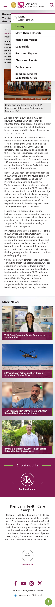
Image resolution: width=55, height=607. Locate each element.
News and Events (26, 60)
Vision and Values (26, 39)
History (20, 26)
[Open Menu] (5, 5)
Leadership (22, 46)
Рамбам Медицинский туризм (27, 590)
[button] (33, 18)
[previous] (14, 481)
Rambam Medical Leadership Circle (26, 75)
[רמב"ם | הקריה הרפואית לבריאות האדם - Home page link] (31, 5)
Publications (23, 67)
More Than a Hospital (28, 33)
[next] (41, 481)
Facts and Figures (26, 53)
